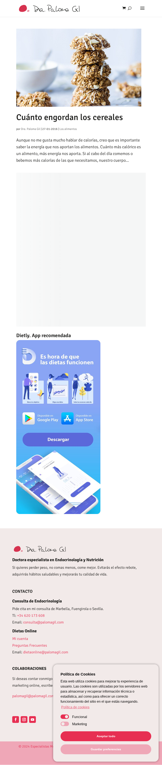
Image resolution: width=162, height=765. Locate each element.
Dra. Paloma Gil (30, 129)
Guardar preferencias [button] (106, 749)
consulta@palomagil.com (43, 622)
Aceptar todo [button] (106, 736)
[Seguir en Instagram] (24, 719)
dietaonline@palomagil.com (45, 652)
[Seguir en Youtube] (32, 719)
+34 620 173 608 (31, 615)
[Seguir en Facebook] (15, 719)
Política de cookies (75, 707)
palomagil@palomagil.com (33, 696)
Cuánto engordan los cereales (69, 117)
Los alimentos (68, 129)
